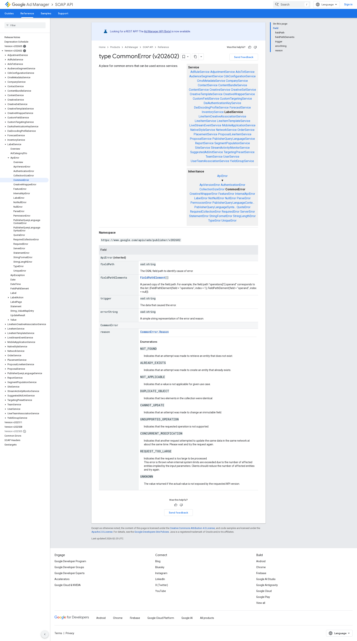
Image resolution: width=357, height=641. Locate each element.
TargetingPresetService (239, 152)
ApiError (222, 176)
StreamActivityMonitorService (230, 147)
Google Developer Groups (69, 567)
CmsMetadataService (211, 81)
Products (115, 47)
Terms (58, 633)
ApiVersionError (210, 185)
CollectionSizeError (212, 189)
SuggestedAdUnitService (206, 152)
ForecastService (240, 107)
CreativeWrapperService (239, 94)
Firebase (261, 573)
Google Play (263, 596)
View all (260, 602)
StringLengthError (244, 216)
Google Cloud (264, 591)
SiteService (202, 147)
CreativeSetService (243, 89)
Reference (27, 13)
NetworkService (226, 130)
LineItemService (205, 121)
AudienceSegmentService (206, 76)
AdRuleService (200, 72)
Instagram (161, 573)
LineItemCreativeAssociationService (222, 116)
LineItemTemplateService (233, 121)
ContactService (208, 85)
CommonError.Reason (154, 332)
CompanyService (237, 81)
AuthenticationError (233, 185)
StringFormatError (220, 216)
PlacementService (205, 134)
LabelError (201, 198)
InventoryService (213, 112)
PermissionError (201, 202)
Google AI (187, 617)
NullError (230, 198)
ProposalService (201, 139)
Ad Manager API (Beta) (157, 31)
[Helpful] (250, 47)
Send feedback (243, 57)
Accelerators (62, 579)
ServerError (247, 211)
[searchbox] (25, 25)
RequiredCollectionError (205, 211)
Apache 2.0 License (101, 531)
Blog (157, 561)
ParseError (244, 198)
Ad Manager (37, 4)
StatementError (199, 216)
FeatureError (226, 194)
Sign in (348, 4)
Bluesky (159, 567)
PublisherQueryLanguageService (233, 139)
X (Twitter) (161, 585)
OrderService (246, 130)
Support (63, 13)
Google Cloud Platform (160, 617)
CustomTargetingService (236, 98)
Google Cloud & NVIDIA (67, 585)
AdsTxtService (245, 72)
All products (207, 617)
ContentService (199, 89)
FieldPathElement (152, 277)
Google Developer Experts (69, 573)
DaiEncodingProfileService (211, 107)
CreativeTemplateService (206, 94)
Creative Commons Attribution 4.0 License (192, 528)
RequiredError (230, 211)
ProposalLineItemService (234, 134)
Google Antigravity (267, 585)
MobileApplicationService (238, 125)
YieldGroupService (242, 161)
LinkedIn (160, 579)
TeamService (214, 156)
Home (102, 47)
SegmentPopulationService (232, 143)
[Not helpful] (255, 47)
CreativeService (220, 89)
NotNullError (216, 198)
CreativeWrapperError (204, 194)
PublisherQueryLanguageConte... (233, 202)
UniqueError (229, 220)
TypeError (214, 220)
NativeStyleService (202, 130)
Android (261, 561)
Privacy (70, 633)
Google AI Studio (266, 579)
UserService (231, 156)
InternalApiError (245, 194)
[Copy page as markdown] (195, 57)
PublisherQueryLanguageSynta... (215, 207)
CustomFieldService (206, 98)
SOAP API (64, 4)
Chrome (261, 567)
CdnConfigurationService (240, 76)
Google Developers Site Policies (151, 531)
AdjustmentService (222, 72)
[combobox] (291, 4)
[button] (24, 51)
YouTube (160, 591)
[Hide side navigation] (45, 634)
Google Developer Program (70, 561)
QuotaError (243, 207)
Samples (46, 13)
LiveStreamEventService (205, 125)
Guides (9, 13)
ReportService (204, 143)
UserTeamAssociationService (210, 161)
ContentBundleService (232, 85)
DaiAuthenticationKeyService (222, 103)
